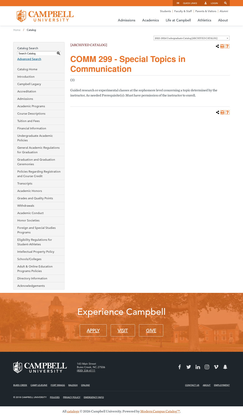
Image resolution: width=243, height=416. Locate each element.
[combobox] (192, 38)
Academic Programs (31, 106)
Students (165, 11)
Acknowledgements (31, 286)
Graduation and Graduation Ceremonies (36, 162)
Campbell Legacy (29, 84)
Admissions (25, 99)
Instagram (206, 366)
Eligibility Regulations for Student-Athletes (34, 242)
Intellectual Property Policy (35, 252)
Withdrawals (25, 206)
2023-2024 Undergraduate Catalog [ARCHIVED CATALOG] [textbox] (186, 38)
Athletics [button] (204, 20)
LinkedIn (197, 366)
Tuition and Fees (28, 121)
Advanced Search (29, 59)
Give (151, 330)
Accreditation (26, 91)
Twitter (188, 366)
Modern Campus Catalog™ (160, 411)
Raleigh (73, 384)
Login (214, 3)
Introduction (26, 77)
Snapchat (225, 366)
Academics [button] (150, 20)
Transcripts (24, 183)
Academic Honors (29, 191)
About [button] (223, 20)
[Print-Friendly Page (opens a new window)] (222, 46)
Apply (93, 330)
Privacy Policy (71, 397)
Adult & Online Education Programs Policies (35, 269)
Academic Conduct (30, 213)
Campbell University (45, 16)
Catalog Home (27, 69)
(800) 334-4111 (86, 370)
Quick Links (190, 3)
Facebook (179, 366)
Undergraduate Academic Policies (35, 138)
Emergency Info (94, 397)
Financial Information (31, 128)
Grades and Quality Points (35, 198)
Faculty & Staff (183, 11)
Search (225, 3)
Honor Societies (28, 220)
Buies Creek (20, 384)
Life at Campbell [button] (178, 20)
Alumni (224, 11)
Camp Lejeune (39, 384)
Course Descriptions (31, 114)
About (207, 384)
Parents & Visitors (205, 11)
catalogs (73, 411)
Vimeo (216, 366)
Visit (123, 330)
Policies (55, 397)
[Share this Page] (217, 46)
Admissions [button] (126, 20)
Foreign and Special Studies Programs (36, 230)
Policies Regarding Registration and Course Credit (39, 174)
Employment (222, 384)
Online (85, 384)
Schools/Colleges (29, 259)
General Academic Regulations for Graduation (38, 150)
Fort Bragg (58, 384)
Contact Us (192, 384)
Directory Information (32, 278)
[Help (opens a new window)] (227, 46)
